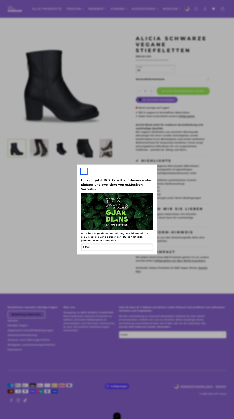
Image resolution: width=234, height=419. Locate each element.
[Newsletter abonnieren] (150, 247)
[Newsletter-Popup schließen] (84, 171)
